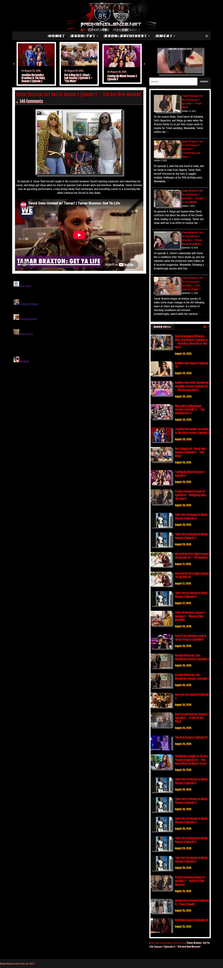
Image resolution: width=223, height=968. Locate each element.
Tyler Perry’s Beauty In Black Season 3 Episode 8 (191, 516)
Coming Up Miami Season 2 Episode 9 (79, 77)
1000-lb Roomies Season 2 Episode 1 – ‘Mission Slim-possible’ (190, 616)
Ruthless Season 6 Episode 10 (191, 920)
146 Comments (31, 101)
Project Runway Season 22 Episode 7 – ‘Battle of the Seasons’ (190, 880)
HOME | (56, 36)
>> (167, 132)
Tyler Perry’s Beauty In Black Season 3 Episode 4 (191, 800)
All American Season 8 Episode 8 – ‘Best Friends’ (192, 902)
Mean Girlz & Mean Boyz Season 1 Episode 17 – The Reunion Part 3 (189, 409)
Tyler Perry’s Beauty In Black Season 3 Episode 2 (191, 839)
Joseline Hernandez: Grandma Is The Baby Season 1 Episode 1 (192, 430)
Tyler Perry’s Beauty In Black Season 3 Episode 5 (191, 781)
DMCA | (163, 36)
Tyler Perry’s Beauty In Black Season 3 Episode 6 (191, 594)
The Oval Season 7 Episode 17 (191, 737)
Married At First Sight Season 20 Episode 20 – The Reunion (192, 555)
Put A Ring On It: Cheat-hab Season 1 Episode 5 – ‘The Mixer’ (35, 78)
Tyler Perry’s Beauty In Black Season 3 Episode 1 (191, 859)
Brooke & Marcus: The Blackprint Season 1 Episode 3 (192, 676)
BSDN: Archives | (125, 36)
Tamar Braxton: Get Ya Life (171, 942)
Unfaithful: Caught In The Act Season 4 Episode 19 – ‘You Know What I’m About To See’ (191, 759)
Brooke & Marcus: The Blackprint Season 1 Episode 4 (192, 657)
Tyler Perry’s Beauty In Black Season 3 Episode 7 (191, 535)
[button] (14, 63)
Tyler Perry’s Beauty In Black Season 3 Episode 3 (191, 820)
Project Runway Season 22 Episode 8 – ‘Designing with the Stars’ (121, 78)
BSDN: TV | (82, 36)
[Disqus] (79, 323)
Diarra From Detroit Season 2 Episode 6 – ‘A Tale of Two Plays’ (191, 717)
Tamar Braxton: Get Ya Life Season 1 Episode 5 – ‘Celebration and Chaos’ (192, 149)
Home (154, 942)
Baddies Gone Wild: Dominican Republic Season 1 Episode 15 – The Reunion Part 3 (191, 386)
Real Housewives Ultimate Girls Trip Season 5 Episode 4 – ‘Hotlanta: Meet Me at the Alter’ (191, 341)
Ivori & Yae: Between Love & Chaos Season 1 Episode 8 (190, 637)
